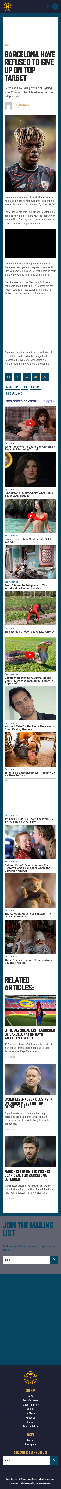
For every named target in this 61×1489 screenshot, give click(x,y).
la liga (35, 387)
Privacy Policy (30, 1426)
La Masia (30, 1413)
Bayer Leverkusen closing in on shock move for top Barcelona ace (29, 1103)
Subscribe (54, 1260)
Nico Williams (14, 393)
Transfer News (30, 1400)
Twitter (30, 1440)
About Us (30, 1417)
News (7, 44)
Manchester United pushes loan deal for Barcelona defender (27, 1176)
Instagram (30, 1444)
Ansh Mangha (23, 105)
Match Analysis (31, 1404)
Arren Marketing (43, 1483)
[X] (17, 377)
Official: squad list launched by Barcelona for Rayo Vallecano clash (30, 1034)
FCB (25, 387)
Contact (31, 1422)
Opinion (31, 1409)
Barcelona (12, 387)
